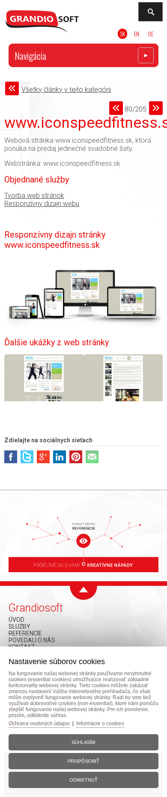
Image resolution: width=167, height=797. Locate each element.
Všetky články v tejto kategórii (66, 89)
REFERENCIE (25, 633)
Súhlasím (83, 742)
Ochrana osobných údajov (39, 723)
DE (150, 33)
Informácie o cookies (100, 723)
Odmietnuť (83, 779)
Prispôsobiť (83, 761)
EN (136, 33)
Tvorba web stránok (34, 195)
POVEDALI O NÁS (32, 640)
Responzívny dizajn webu (41, 204)
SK (122, 33)
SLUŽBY (19, 626)
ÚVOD (16, 619)
